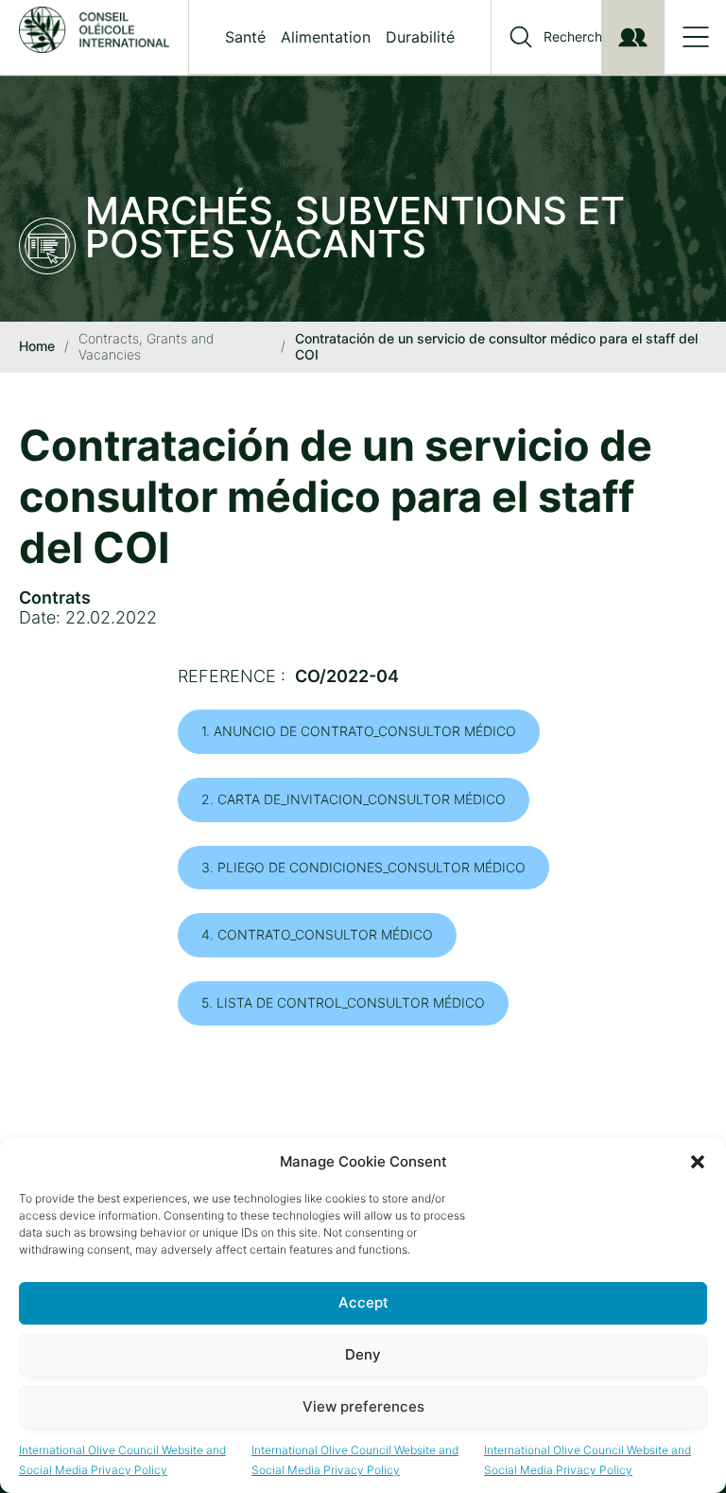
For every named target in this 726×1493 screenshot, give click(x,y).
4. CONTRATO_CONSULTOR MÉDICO (317, 934)
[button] (697, 1161)
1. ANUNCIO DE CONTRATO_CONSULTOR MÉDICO (358, 731)
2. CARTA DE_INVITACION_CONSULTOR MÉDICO (353, 799)
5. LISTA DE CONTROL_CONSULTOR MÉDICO (343, 1002)
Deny (363, 1354)
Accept (363, 1302)
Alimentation (326, 36)
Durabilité (420, 36)
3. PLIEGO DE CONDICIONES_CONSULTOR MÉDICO (363, 867)
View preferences (363, 1406)
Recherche (577, 36)
